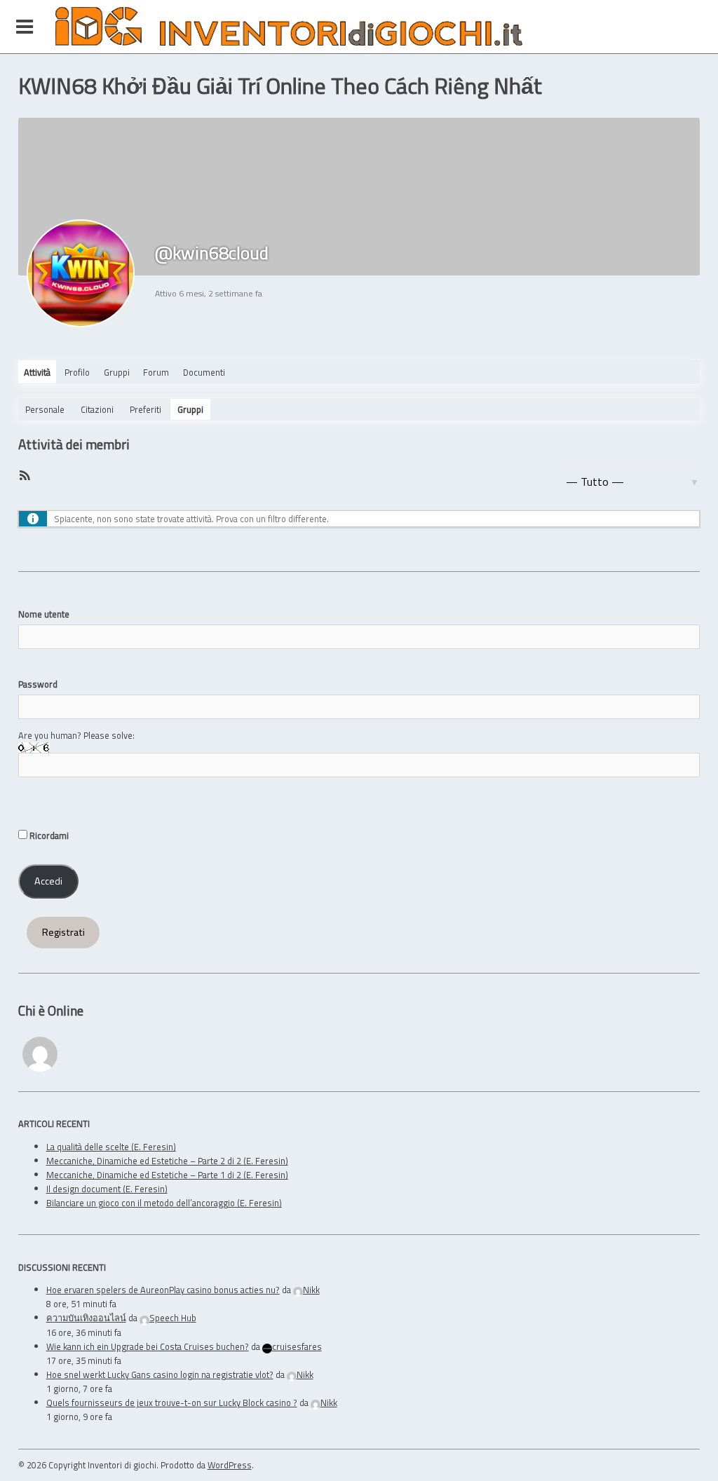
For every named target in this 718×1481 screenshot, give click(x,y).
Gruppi (117, 372)
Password (37, 684)
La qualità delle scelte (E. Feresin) (111, 1147)
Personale (45, 409)
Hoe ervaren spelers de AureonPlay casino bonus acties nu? (163, 1290)
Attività (37, 372)
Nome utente (43, 614)
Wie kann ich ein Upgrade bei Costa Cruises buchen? (147, 1346)
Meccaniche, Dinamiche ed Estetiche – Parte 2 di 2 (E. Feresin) (167, 1161)
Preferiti (145, 409)
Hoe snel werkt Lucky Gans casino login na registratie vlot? (159, 1374)
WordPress (230, 1465)
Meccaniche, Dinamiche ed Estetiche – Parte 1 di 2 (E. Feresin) (167, 1175)
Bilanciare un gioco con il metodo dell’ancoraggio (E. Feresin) (164, 1203)
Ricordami (48, 835)
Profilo (77, 372)
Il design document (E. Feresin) (107, 1189)
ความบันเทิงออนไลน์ (86, 1318)
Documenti (204, 372)
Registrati (63, 932)
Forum (156, 372)
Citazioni (97, 409)
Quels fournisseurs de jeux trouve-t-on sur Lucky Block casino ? (171, 1402)
